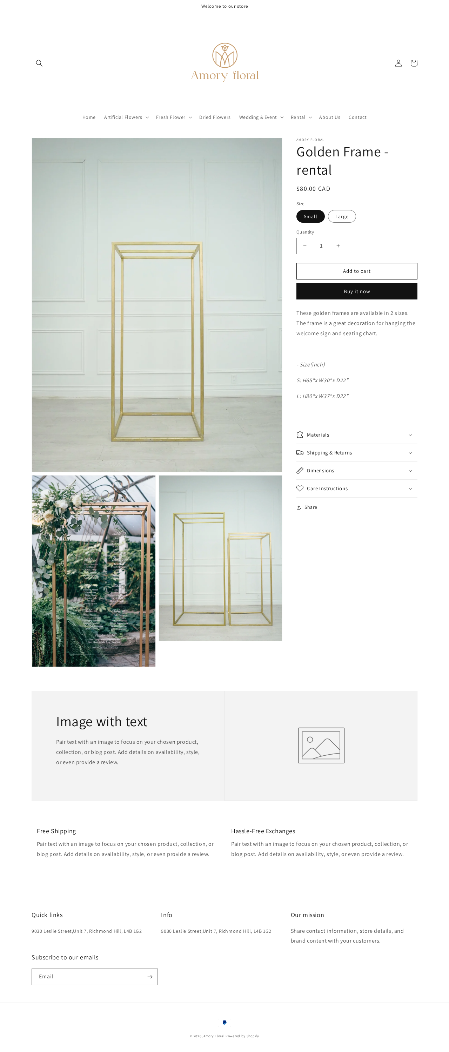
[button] (39, 63)
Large (342, 216)
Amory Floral (214, 1036)
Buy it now (357, 291)
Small (310, 216)
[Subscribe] (150, 977)
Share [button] (310, 507)
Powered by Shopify (242, 1036)
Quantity (305, 232)
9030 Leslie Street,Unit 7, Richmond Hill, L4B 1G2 (87, 931)
